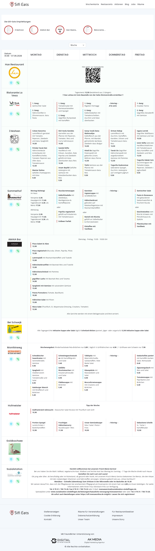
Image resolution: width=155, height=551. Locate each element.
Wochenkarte (92, 4)
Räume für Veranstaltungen (91, 511)
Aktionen (118, 4)
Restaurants (106, 4)
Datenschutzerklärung (88, 515)
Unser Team (84, 519)
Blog (127, 4)
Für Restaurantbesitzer (123, 511)
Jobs (133, 4)
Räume (140, 4)
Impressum (117, 515)
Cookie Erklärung (52, 515)
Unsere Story (118, 519)
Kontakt (48, 519)
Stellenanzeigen (51, 511)
